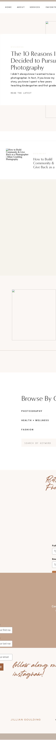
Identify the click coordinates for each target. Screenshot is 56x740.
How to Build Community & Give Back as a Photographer (44, 165)
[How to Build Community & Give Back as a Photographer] (17, 160)
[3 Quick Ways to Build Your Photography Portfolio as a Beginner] (34, 315)
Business (17, 47)
